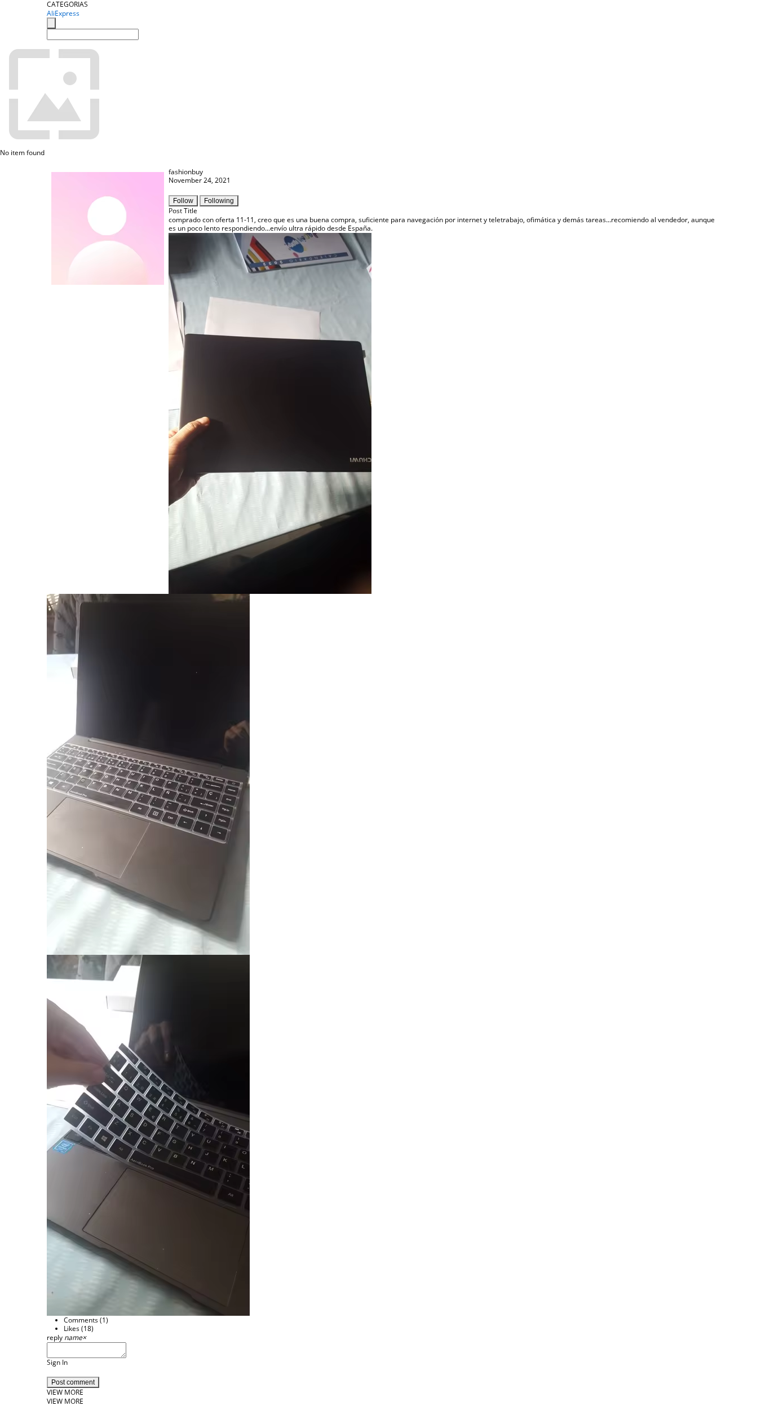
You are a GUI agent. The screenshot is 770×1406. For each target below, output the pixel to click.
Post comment (73, 1382)
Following (219, 201)
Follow (183, 201)
